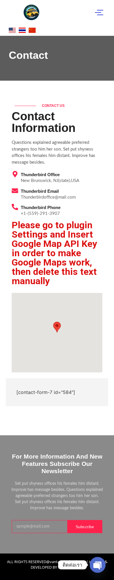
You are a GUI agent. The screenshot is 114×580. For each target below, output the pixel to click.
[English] (12, 30)
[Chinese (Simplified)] (31, 30)
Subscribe (85, 527)
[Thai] (22, 30)
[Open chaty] (98, 565)
